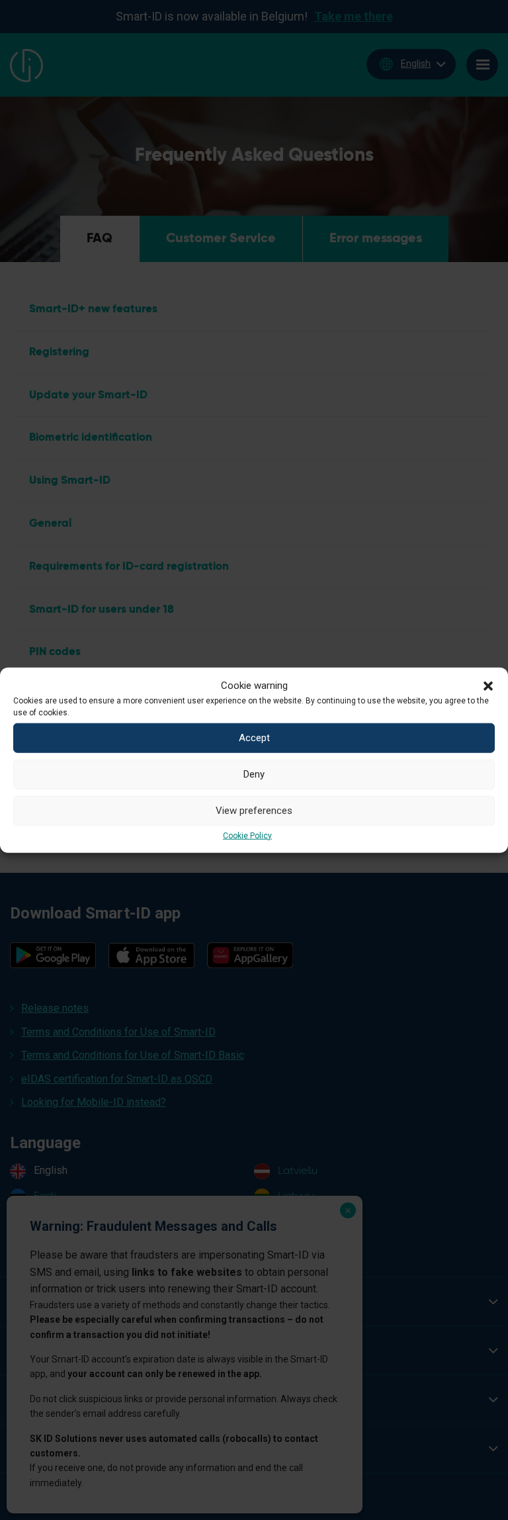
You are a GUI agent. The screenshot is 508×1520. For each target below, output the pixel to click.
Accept (254, 738)
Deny (254, 774)
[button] (488, 685)
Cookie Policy (247, 835)
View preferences (254, 811)
